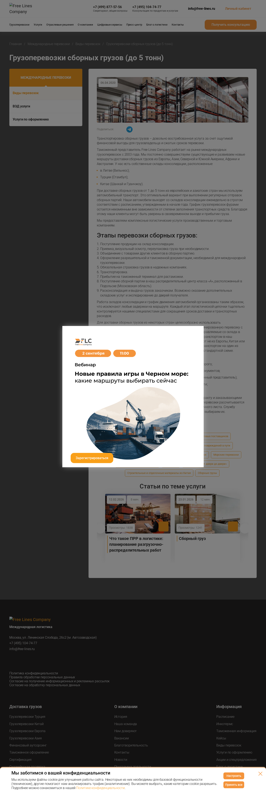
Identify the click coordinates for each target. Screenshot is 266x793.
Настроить (234, 775)
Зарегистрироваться (92, 458)
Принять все (234, 784)
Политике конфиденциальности (100, 788)
